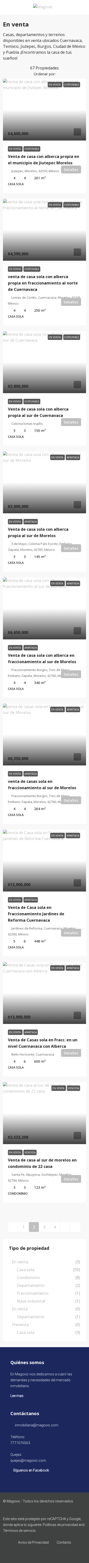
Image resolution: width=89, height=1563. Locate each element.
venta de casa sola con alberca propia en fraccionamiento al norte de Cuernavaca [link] (43, 283)
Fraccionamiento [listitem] (32, 1293)
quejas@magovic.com (28, 1460)
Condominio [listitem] (28, 1277)
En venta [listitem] (20, 1262)
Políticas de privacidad (60, 1525)
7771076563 (20, 1443)
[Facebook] (44, 1554)
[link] (44, 110)
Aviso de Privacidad (33, 1542)
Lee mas (16, 1396)
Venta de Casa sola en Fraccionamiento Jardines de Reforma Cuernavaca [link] (36, 914)
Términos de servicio (19, 1531)
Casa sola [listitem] (25, 1269)
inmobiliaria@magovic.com (36, 1425)
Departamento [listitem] (30, 1285)
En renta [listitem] (20, 1309)
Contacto (64, 1542)
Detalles (71, 169)
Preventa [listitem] (20, 1324)
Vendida (30, 1152)
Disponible (31, 149)
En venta (15, 149)
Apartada (30, 521)
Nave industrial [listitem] (31, 1301)
